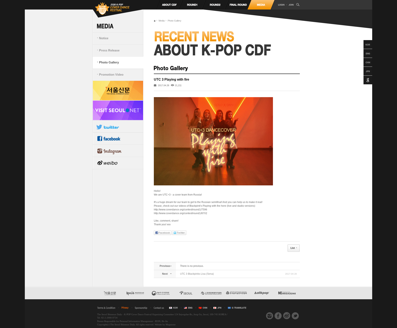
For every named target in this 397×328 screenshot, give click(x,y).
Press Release (109, 50)
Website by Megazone (165, 324)
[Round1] (192, 5)
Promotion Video (111, 74)
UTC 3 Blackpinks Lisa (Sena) (197, 273)
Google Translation (364, 80)
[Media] (261, 5)
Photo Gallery (109, 62)
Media (162, 20)
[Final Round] (238, 5)
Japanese (364, 71)
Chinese (364, 62)
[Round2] (215, 5)
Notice (103, 38)
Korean (364, 44)
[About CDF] (169, 5)
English (364, 53)
